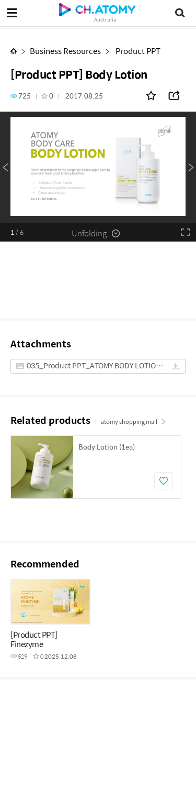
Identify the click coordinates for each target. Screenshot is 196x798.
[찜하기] (163, 481)
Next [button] (191, 167)
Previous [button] (5, 167)
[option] (98, 167)
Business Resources (65, 51)
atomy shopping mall (129, 421)
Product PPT (137, 51)
